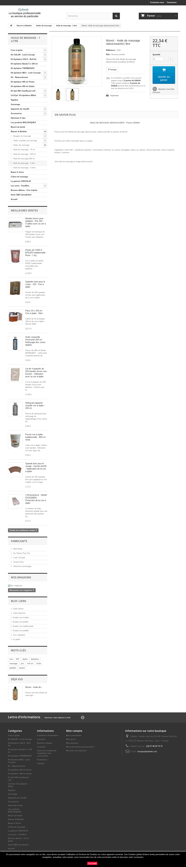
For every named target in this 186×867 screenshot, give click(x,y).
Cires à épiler (17, 50)
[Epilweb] (35, 13)
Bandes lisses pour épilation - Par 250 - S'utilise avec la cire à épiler (35, 222)
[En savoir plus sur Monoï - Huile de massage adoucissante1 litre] (15, 693)
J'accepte (92, 863)
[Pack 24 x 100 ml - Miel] (15, 317)
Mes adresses (72, 743)
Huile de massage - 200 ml (24, 154)
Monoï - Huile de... (34, 687)
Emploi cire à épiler (21, 617)
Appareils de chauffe (20, 109)
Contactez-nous (157, 2)
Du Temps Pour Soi (21, 553)
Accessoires (16, 113)
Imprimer (114, 95)
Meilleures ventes (24, 210)
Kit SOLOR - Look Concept (23, 55)
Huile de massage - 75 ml (24, 149)
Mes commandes (73, 735)
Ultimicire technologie (22, 566)
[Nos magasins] (27, 585)
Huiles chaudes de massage (25, 140)
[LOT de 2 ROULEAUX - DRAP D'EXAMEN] (15, 501)
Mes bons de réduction (76, 751)
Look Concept (19, 557)
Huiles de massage (21, 145)
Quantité (156, 54)
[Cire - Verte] (15, 441)
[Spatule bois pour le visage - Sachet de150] (15, 469)
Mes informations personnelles (80, 747)
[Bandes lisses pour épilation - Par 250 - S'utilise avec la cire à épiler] (15, 224)
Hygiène (14, 100)
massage (13, 663)
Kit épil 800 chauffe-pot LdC (23, 91)
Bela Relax (18, 549)
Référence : (111, 50)
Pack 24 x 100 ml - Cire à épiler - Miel (34, 311)
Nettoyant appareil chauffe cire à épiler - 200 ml (35, 405)
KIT (17, 659)
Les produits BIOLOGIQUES (23, 122)
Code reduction (19, 613)
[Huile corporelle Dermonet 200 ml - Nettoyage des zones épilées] (15, 343)
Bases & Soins (17, 172)
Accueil (14, 199)
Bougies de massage (22, 136)
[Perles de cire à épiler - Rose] (15, 256)
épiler (25, 659)
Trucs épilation (19, 635)
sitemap (40, 763)
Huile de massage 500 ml (24, 159)
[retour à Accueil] (11, 26)
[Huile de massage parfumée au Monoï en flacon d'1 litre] (58, 94)
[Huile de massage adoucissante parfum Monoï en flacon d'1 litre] (72, 94)
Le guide (16, 639)
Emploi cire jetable (20, 622)
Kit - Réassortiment (19, 77)
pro (22, 663)
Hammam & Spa (18, 118)
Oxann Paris (18, 562)
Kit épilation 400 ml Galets (22, 86)
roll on (30, 663)
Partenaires (42, 760)
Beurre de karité (18, 127)
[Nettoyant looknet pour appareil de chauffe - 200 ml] (15, 409)
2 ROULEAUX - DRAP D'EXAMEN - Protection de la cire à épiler (36, 499)
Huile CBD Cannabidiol (21, 195)
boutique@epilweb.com (147, 751)
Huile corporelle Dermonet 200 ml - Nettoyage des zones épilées (35, 341)
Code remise (18, 609)
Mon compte (74, 731)
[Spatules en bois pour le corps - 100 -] (15, 288)
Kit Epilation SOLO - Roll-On (23, 59)
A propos (41, 739)
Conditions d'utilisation (47, 735)
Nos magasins (21, 577)
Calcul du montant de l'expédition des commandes (46, 753)
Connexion (172, 2)
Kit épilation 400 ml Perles (22, 82)
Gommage (15, 104)
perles (22, 668)
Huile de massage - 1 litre (24, 163)
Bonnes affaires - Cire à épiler (24, 190)
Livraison (41, 747)
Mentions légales (44, 743)
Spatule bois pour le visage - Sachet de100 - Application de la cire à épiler (35, 467)
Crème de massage (19, 177)
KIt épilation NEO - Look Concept (26, 73)
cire (11, 659)
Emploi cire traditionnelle (23, 626)
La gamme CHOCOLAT (21, 181)
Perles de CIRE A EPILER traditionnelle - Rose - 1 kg (36, 252)
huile (38, 663)
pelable (12, 668)
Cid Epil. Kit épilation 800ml (23, 95)
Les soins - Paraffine (20, 186)
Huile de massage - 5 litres (24, 168)
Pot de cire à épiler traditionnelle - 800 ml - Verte (36, 437)
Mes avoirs (71, 739)
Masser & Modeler (19, 131)
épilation (35, 659)
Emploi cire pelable (21, 630)
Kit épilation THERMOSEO (22, 68)
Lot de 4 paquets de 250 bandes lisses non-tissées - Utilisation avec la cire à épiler (36, 372)
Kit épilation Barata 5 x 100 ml (24, 64)
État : (108, 54)
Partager (113, 69)
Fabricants (19, 541)
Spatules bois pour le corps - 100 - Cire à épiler (35, 284)
